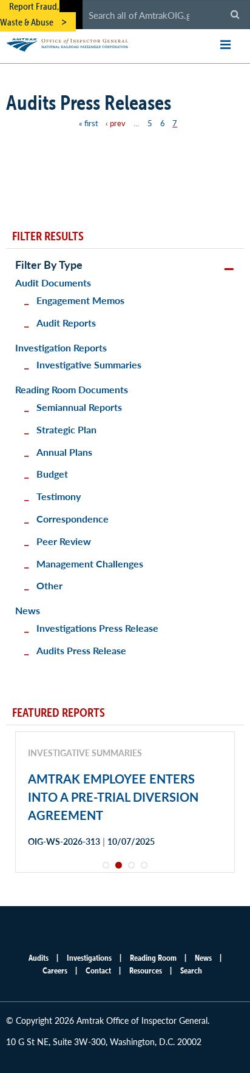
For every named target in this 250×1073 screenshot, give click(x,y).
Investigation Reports (61, 347)
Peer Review (63, 541)
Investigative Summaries (88, 364)
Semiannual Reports (79, 407)
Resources (145, 970)
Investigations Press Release (97, 628)
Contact (98, 970)
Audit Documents (53, 282)
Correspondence (72, 519)
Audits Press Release (81, 650)
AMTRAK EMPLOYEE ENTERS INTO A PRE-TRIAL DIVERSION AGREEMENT (113, 797)
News (27, 610)
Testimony (58, 496)
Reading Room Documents (71, 389)
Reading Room (153, 957)
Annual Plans (64, 452)
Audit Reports (66, 323)
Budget (52, 474)
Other (49, 585)
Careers (54, 970)
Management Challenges (89, 563)
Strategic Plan (66, 429)
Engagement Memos (80, 300)
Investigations (89, 957)
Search (191, 970)
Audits (39, 957)
